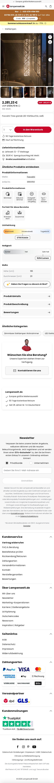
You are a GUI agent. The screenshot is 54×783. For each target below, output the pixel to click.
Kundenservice (12, 537)
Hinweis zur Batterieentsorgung (27, 756)
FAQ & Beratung (10, 547)
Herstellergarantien (12, 574)
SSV (25, 18)
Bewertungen (11, 312)
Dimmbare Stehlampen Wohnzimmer (21, 333)
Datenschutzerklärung (29, 516)
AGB (4, 639)
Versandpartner (13, 693)
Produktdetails (12, 296)
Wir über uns (8, 593)
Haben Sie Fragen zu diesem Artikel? (29, 284)
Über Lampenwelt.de (16, 588)
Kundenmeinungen (15, 711)
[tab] (27, 558)
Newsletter (8, 598)
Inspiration (7, 625)
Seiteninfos (9, 634)
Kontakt (6, 569)
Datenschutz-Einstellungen (13, 752)
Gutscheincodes (10, 616)
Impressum (8, 648)
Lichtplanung (8, 611)
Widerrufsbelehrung (12, 653)
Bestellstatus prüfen (12, 551)
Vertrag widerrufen (13, 542)
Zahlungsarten (9, 560)
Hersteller (26, 526)
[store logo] (17, 6)
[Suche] (46, 6)
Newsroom (7, 620)
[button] (6, 92)
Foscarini (31, 176)
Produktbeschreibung (16, 304)
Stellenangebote (20, 607)
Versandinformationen (13, 565)
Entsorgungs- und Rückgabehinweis (27, 760)
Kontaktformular (17, 513)
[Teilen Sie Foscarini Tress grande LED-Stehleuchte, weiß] (50, 42)
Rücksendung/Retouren (14, 556)
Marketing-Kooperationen (15, 602)
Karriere (6, 607)
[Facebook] (19, 747)
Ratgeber (20, 625)
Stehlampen (10, 29)
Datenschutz (8, 644)
